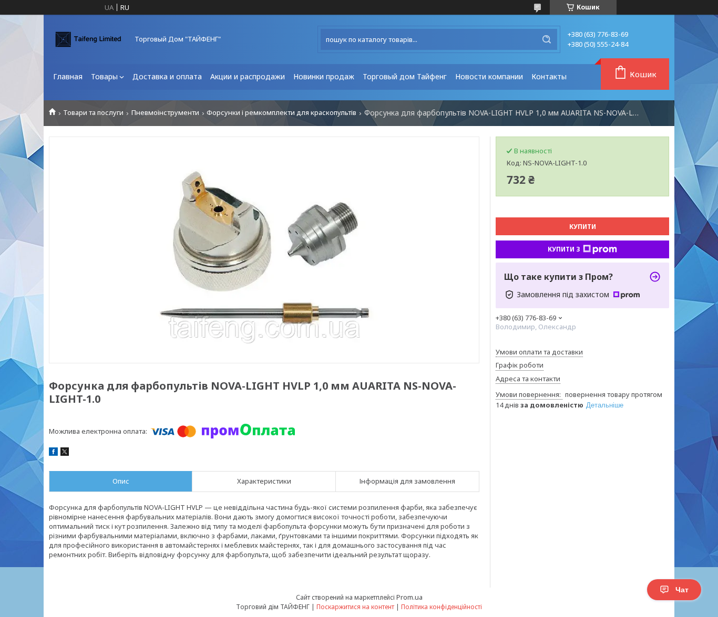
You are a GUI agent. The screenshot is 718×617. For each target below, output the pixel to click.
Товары (104, 76)
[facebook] (53, 453)
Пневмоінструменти (165, 112)
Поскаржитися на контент (355, 606)
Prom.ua (409, 597)
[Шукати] (546, 39)
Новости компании (489, 76)
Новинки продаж (323, 76)
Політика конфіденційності (441, 606)
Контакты (549, 76)
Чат (682, 589)
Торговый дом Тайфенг (405, 76)
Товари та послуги (93, 112)
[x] (64, 453)
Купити (582, 226)
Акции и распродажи (247, 76)
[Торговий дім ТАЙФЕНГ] (88, 39)
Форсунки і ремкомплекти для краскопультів (281, 112)
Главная (68, 76)
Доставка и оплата (167, 76)
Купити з (564, 249)
